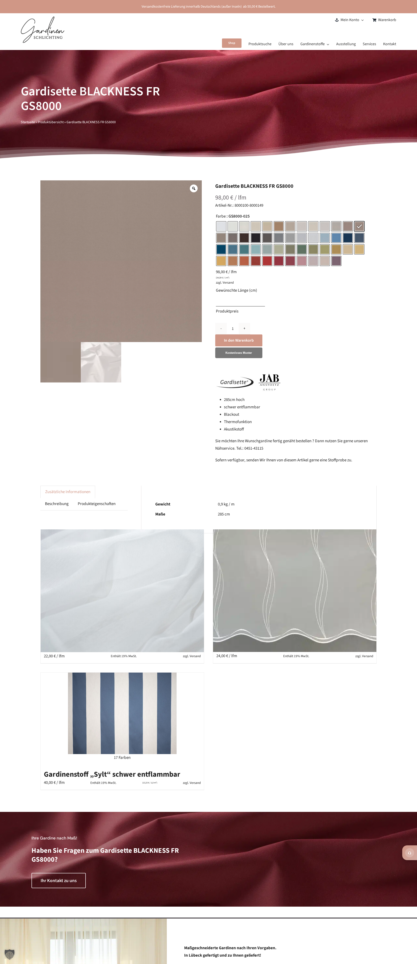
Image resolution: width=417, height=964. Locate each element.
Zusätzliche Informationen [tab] (67, 492)
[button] (9, 954)
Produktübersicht (51, 122)
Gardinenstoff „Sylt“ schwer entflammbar (112, 774)
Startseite (28, 122)
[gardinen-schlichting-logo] (42, 19)
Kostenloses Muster (238, 352)
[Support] (409, 852)
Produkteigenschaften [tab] (97, 504)
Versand (228, 282)
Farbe (221, 216)
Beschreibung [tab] (57, 504)
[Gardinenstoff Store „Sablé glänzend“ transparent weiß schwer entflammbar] (122, 590)
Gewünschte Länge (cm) (236, 290)
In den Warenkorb (239, 340)
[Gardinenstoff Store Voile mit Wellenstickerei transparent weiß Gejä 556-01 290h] (294, 590)
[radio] (221, 226)
